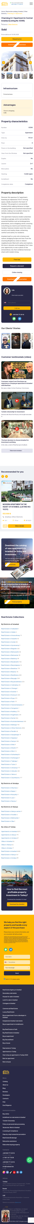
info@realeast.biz (8, 1166)
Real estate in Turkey (9, 1048)
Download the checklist (17, 904)
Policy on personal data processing (14, 1124)
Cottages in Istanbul (9, 1003)
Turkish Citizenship (9, 1121)
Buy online (6, 1114)
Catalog (5, 1081)
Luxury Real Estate (8, 1012)
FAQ (4, 1102)
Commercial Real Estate (10, 1008)
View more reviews (16, 450)
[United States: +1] (5, 302)
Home (3, 11)
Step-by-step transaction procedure (14, 1134)
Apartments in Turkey (9, 1051)
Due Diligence (7, 1105)
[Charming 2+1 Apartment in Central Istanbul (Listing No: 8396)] (9, 76)
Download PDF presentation (17, 45)
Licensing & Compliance (10, 1131)
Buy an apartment (8, 1036)
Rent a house (7, 1062)
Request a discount (17, 266)
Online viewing (17, 272)
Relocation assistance (10, 1141)
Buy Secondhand (8, 1039)
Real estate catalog (11, 11)
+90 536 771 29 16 (17, 4)
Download (12, 564)
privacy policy (16, 979)
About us (5, 1085)
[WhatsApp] (29, 1160)
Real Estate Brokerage (10, 1138)
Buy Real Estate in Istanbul (11, 1033)
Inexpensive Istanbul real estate (12, 1021)
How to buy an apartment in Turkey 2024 (15, 1055)
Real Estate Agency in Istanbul (12, 990)
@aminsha (18, 1202)
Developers (6, 1095)
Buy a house (6, 1043)
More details (19, 526)
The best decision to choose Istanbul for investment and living (15, 441)
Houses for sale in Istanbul (11, 996)
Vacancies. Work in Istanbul (11, 1127)
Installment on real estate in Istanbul (14, 1117)
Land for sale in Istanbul (10, 1000)
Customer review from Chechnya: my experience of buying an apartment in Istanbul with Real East (16, 383)
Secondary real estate (10, 993)
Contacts (5, 1098)
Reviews (5, 1092)
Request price (17, 39)
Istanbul (20, 11)
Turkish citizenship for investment (13, 412)
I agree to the (12, 979)
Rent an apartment (8, 1058)
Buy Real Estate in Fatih (10, 1029)
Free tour (17, 259)
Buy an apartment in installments (13, 1024)
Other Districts (12, 24)
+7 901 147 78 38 (8, 1157)
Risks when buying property (11, 1144)
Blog (4, 1088)
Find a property (17, 602)
